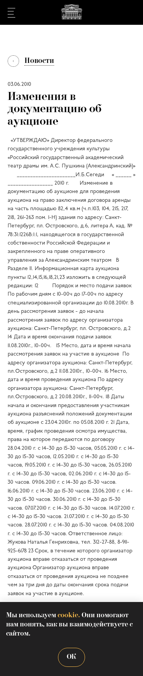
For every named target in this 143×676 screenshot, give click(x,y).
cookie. (69, 615)
